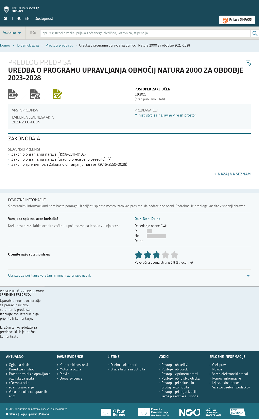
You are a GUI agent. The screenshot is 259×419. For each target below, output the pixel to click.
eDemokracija (19, 383)
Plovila (65, 374)
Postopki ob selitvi (174, 365)
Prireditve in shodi (22, 369)
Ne (145, 219)
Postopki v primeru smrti (179, 374)
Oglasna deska (20, 365)
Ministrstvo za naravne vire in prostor (165, 116)
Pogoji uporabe (28, 414)
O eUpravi (219, 365)
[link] (12, 33)
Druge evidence (71, 378)
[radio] (165, 255)
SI (5, 19)
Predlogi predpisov (59, 45)
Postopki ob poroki (175, 369)
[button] (248, 63)
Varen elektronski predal (230, 374)
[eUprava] (21, 7)
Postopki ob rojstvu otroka (180, 378)
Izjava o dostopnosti (227, 383)
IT (11, 19)
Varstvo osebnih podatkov (231, 387)
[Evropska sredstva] (238, 411)
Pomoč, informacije (226, 378)
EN (27, 19)
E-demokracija (28, 45)
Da (137, 219)
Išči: (33, 33)
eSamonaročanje (21, 387)
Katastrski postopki (74, 365)
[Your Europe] (114, 411)
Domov (5, 45)
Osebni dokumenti (123, 365)
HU (19, 19)
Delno (155, 219)
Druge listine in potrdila (127, 369)
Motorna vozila (70, 369)
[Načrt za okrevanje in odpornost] (200, 411)
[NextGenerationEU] (154, 411)
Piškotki (44, 414)
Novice (217, 369)
